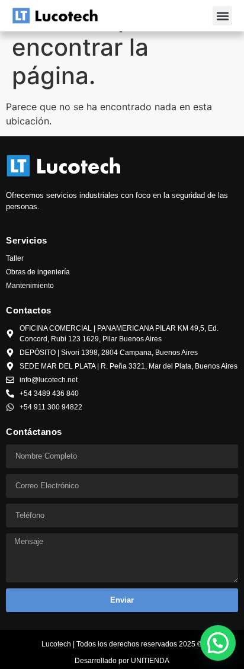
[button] (222, 15)
